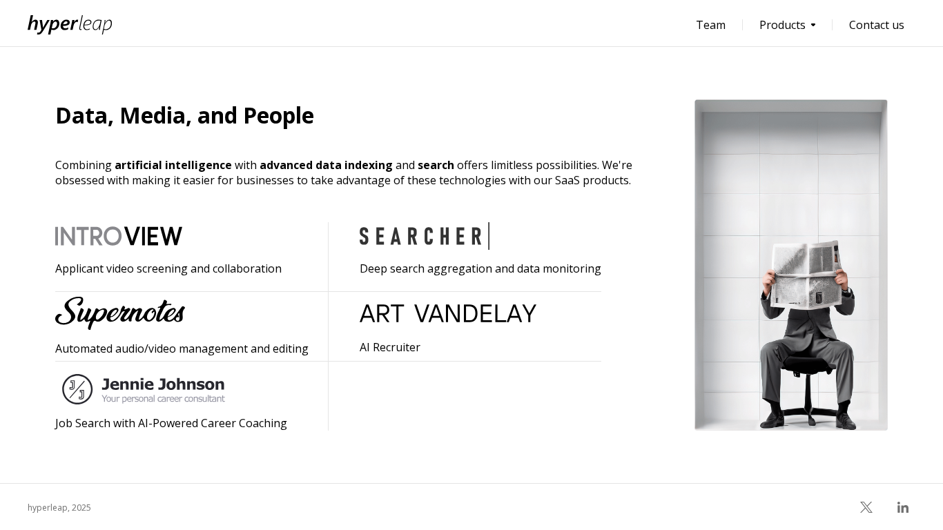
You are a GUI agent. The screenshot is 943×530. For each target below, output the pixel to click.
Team (711, 24)
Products (782, 24)
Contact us (876, 24)
